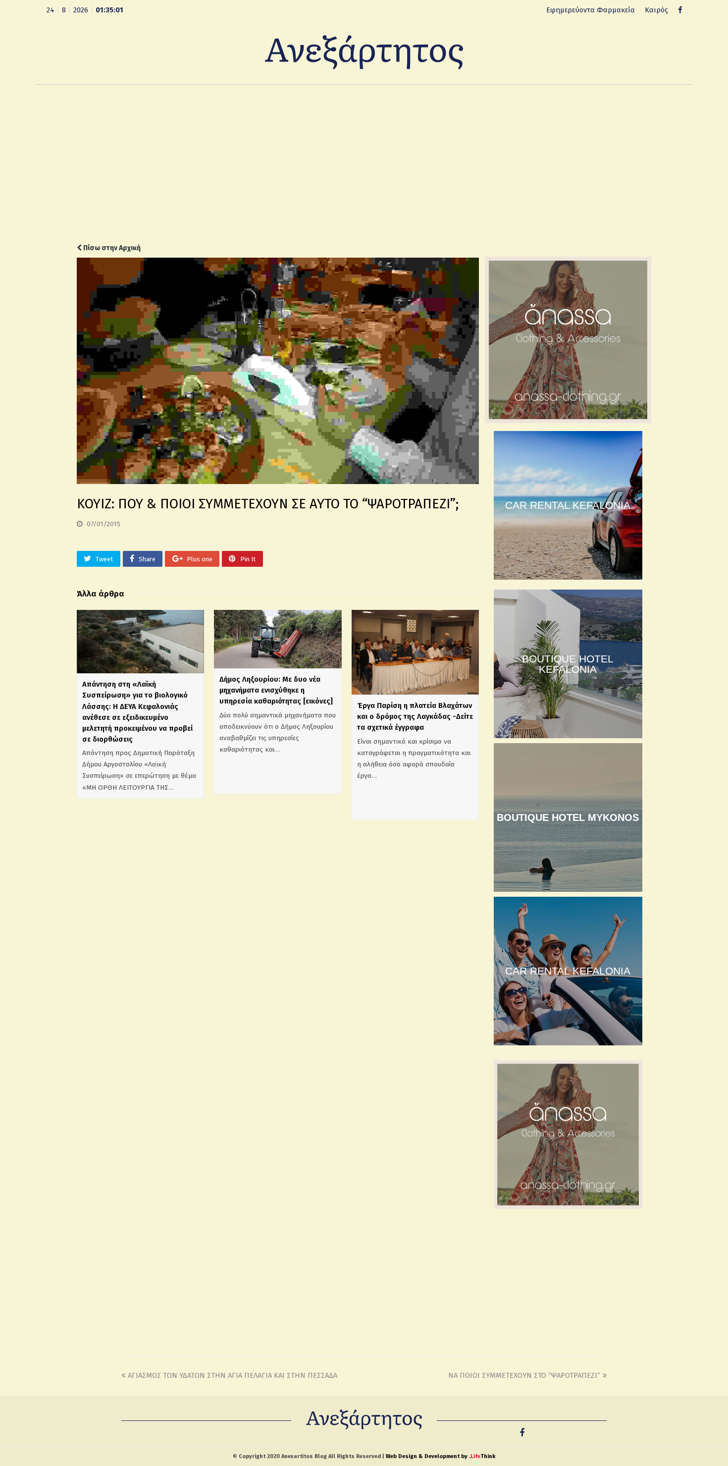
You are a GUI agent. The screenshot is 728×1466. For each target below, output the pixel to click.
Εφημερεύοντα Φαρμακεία (590, 9)
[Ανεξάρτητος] (364, 51)
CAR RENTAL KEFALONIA (567, 505)
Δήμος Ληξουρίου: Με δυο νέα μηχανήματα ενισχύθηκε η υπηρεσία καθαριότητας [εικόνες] (276, 690)
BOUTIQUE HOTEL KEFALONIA (568, 664)
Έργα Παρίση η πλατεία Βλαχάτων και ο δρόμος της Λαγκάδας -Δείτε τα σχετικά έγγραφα (415, 716)
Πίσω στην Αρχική (111, 248)
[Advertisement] (364, 164)
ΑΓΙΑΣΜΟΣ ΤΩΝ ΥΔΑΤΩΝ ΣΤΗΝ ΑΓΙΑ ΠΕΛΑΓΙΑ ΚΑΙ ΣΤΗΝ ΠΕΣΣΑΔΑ (232, 1375)
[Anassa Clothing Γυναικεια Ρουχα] (568, 420)
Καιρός (656, 9)
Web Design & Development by (440, 1456)
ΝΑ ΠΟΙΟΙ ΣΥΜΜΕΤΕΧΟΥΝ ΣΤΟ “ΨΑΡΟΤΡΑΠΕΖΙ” (524, 1375)
